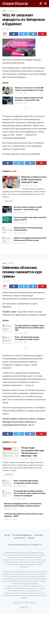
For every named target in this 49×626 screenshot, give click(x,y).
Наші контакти (20, 538)
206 (26, 342)
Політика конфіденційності (22, 535)
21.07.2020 (6, 29)
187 (25, 222)
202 (25, 498)
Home (4, 11)
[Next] (26, 108)
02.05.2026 (19, 93)
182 (15, 519)
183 (25, 243)
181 (25, 233)
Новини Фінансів (15, 4)
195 (26, 93)
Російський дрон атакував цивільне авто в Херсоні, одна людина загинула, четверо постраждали (30, 493)
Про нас (7, 535)
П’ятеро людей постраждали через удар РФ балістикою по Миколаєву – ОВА (30, 328)
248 (26, 333)
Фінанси (11, 263)
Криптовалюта (13, 11)
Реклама (31, 538)
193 (26, 103)
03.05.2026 (19, 333)
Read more (9, 201)
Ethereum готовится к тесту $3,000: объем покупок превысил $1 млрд (34, 179)
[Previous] (22, 108)
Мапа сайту (39, 535)
